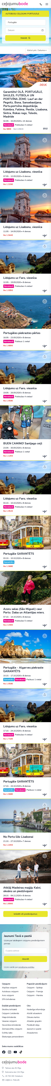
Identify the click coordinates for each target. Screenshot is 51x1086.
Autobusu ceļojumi (10, 991)
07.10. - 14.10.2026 (12, 617)
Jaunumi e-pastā (34, 1029)
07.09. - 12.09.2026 (12, 176)
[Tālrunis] (40, 4)
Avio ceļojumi (8, 995)
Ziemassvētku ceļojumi (12, 1029)
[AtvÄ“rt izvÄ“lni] (46, 4)
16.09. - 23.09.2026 (12, 337)
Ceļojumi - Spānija (34, 987)
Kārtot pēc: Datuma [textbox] (36, 50)
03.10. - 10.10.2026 (12, 503)
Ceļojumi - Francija (35, 991)
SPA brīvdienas (8, 999)
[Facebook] (3, 1051)
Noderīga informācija (36, 1009)
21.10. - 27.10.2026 (12, 841)
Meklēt (24, 38)
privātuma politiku (26, 967)
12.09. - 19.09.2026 (12, 282)
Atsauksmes (32, 1033)
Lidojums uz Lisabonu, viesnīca (22, 172)
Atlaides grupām (34, 1021)
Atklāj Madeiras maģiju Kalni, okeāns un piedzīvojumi (22, 889)
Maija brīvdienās (9, 1017)
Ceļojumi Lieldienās (10, 1013)
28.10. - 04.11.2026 (12, 895)
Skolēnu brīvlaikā (9, 1009)
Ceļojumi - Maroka (35, 995)
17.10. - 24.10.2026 (12, 731)
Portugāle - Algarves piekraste (23, 669)
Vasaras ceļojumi (9, 1021)
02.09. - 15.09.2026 (12, 121)
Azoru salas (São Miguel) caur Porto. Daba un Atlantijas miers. (23, 610)
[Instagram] (9, 1051)
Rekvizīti (16, 1080)
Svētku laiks (7, 1033)
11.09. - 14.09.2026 (12, 231)
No (7, 129)
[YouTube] (15, 1051)
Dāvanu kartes (33, 1017)
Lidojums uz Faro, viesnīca (20, 278)
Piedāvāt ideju (33, 1025)
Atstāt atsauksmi (34, 1013)
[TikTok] (20, 1051)
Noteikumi (19, 1076)
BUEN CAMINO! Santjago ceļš (22, 443)
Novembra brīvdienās (11, 1025)
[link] (25, 94)
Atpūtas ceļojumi (9, 987)
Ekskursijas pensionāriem (13, 1036)
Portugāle (18, 554)
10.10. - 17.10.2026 (12, 675)
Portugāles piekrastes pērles (21, 333)
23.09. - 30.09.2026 (12, 448)
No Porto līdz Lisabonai (18, 837)
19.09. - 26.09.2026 (12, 392)
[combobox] (37, 50)
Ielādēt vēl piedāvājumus (25, 914)
